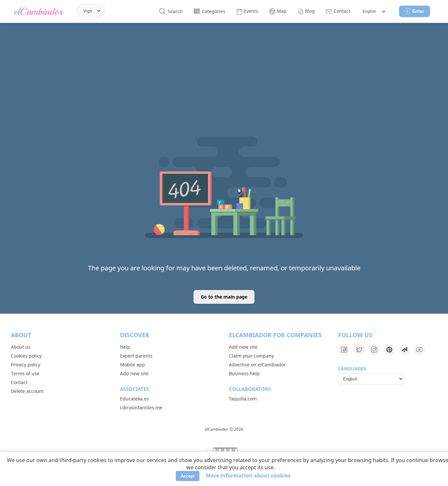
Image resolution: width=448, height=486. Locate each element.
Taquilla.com (243, 399)
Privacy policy (25, 364)
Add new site (134, 373)
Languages (352, 368)
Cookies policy (26, 356)
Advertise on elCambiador (257, 364)
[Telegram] (404, 350)
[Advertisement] (224, 73)
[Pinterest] (389, 350)
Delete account (27, 391)
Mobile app (132, 364)
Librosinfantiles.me (141, 407)
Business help (244, 373)
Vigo (87, 11)
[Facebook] (344, 350)
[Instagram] (374, 350)
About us (21, 347)
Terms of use (25, 373)
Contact (19, 382)
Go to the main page (224, 297)
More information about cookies (248, 475)
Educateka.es (134, 399)
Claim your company (251, 356)
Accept (187, 476)
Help (125, 347)
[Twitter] (359, 350)
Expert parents (136, 356)
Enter (418, 11)
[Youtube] (419, 350)
